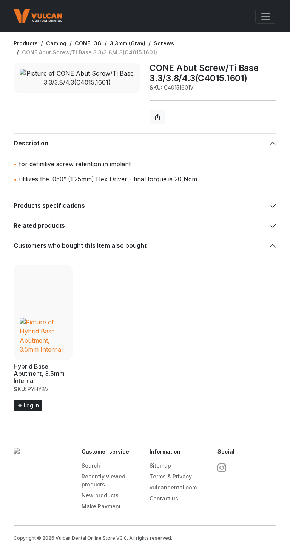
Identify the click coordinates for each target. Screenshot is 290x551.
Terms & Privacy (171, 476)
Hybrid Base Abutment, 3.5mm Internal (39, 373)
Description (31, 143)
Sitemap (160, 465)
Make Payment (101, 506)
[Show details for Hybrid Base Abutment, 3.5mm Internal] (43, 311)
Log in (30, 405)
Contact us (164, 498)
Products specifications (49, 205)
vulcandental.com (173, 487)
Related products (39, 225)
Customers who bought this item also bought (80, 245)
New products (100, 495)
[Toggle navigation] (265, 16)
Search (91, 465)
